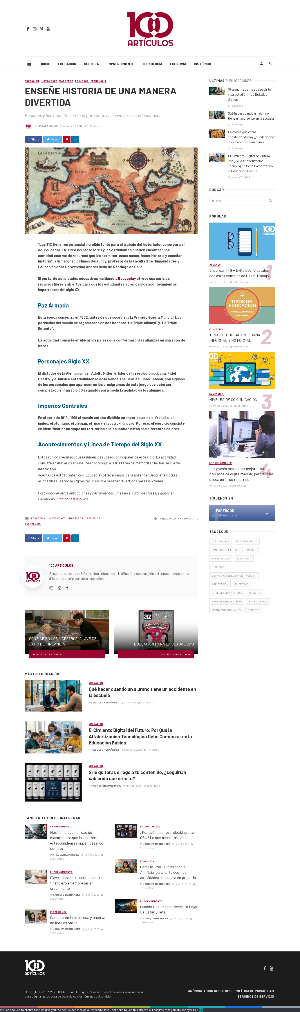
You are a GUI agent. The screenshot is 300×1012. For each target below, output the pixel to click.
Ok (201, 1010)
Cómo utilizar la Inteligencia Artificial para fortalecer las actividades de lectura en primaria (168, 872)
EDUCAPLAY (169, 518)
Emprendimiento (120, 64)
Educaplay (127, 278)
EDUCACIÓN (244, 558)
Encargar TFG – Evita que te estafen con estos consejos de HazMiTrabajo (239, 273)
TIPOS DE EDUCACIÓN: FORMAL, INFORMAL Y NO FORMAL (236, 337)
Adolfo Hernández (106, 702)
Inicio (45, 64)
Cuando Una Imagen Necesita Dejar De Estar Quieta (169, 909)
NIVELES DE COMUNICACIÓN (233, 399)
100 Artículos (48, 126)
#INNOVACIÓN (220, 584)
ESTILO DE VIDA (258, 601)
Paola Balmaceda (66, 854)
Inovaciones (49, 81)
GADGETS (253, 609)
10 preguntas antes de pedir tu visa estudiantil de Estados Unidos (249, 94)
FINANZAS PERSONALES (226, 609)
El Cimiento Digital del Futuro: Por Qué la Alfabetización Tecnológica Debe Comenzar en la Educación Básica (140, 736)
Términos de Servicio (255, 997)
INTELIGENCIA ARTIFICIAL (227, 592)
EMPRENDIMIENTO (246, 541)
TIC (196, 518)
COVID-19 (254, 592)
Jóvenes (215, 264)
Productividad (150, 826)
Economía (178, 64)
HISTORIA (185, 518)
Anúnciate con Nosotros (209, 991)
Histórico (202, 64)
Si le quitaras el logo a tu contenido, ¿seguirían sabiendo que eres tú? (137, 775)
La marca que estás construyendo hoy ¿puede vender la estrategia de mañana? (251, 137)
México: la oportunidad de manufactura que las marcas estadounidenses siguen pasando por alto (76, 840)
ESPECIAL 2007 (221, 558)
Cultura (91, 64)
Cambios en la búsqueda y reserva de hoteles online (77, 920)
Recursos (82, 81)
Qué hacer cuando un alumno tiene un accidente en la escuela (142, 692)
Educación (67, 64)
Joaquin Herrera (156, 918)
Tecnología (152, 64)
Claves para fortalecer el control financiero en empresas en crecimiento (76, 883)
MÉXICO (251, 549)
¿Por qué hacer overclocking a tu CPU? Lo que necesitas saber (167, 835)
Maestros (66, 81)
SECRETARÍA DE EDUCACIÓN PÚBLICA (234, 575)
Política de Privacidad (254, 991)
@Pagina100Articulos (71, 499)
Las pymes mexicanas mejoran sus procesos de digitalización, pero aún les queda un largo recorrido (241, 474)
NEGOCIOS (218, 566)
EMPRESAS (241, 584)
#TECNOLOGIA (220, 541)
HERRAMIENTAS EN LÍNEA (227, 601)
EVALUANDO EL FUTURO (226, 549)
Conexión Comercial (107, 785)
